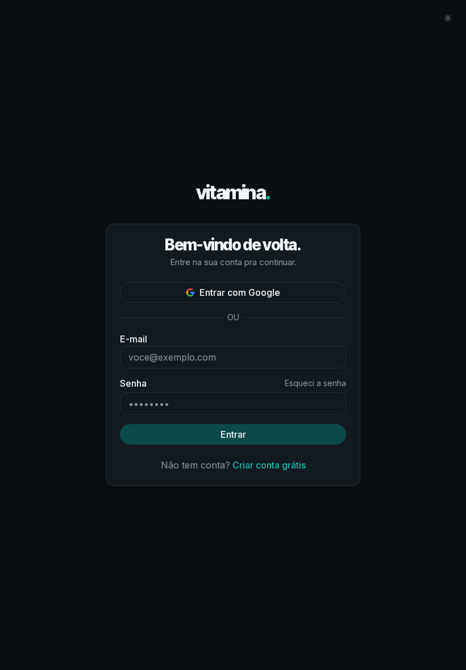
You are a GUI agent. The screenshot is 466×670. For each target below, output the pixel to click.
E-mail (133, 339)
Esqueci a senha (315, 383)
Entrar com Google (239, 292)
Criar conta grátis (269, 465)
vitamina (233, 193)
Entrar (233, 434)
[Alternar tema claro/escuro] (448, 18)
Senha (133, 383)
